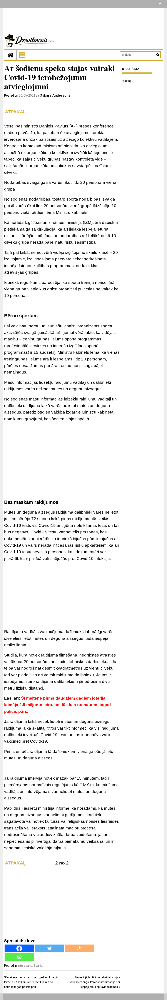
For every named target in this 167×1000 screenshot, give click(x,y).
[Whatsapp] (19, 957)
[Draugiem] (79, 948)
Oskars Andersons (55, 95)
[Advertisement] (62, 456)
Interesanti (25, 965)
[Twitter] (49, 948)
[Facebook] (19, 948)
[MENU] (22, 55)
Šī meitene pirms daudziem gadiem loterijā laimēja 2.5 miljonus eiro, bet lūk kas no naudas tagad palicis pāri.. (57, 705)
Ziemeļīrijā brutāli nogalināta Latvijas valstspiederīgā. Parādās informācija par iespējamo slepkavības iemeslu (95, 982)
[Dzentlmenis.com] (10, 55)
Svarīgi (38, 965)
